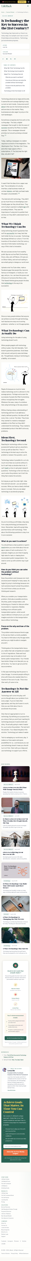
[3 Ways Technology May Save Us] (15, 935)
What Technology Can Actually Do (14, 71)
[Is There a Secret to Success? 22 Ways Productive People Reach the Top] (15, 805)
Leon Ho (5, 47)
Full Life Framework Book (7, 1195)
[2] (19, 193)
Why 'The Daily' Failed (17, 1059)
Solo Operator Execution (7, 1218)
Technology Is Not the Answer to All (14, 91)
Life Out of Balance (6, 1213)
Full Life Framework (6, 1183)
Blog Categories (5, 1229)
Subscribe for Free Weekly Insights (15, 1152)
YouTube (24, 1241)
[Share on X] (11, 59)
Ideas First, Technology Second (13, 74)
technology (8, 283)
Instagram (10, 1241)
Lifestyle (6, 914)
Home (2, 12)
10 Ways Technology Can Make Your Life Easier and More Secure (15, 886)
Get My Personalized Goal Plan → (15, 1038)
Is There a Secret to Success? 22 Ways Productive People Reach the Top (15, 821)
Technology (7, 880)
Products (4, 1191)
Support (3, 1236)
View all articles (11, 1090)
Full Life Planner (5, 1197)
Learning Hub (4, 1199)
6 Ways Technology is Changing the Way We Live (13, 918)
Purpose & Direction (6, 1211)
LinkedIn (3, 1243)
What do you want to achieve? (14, 77)
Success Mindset (10, 12)
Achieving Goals (5, 1188)
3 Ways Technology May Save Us (15, 949)
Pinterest (16, 1241)
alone (3, 107)
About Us (3, 1223)
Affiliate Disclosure (23, 1253)
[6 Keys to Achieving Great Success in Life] (15, 839)
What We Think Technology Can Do (14, 68)
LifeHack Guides (5, 1179)
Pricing (3, 1202)
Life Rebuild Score (5, 1181)
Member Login (4, 1234)
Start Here (4, 1177)
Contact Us (4, 1225)
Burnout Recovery (5, 1207)
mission (9, 191)
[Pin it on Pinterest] (7, 59)
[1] (5, 135)
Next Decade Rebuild (6, 1216)
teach (7, 468)
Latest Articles (5, 1227)
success (4, 128)
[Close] (28, 2)
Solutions (4, 1205)
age (24, 207)
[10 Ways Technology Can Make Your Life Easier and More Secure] (15, 870)
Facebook (3, 1241)
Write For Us (4, 1232)
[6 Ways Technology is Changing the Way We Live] (15, 904)
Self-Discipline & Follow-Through (9, 1209)
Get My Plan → (22, 1)
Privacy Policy (14, 1253)
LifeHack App (4, 1193)
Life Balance (4, 1185)
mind (3, 547)
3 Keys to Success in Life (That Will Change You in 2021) (14, 788)
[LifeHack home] (6, 6)
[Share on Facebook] (3, 59)
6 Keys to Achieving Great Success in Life (13, 853)
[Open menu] (28, 6)
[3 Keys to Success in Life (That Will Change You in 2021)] (15, 774)
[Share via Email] (15, 59)
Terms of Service (5, 1253)
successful (10, 233)
